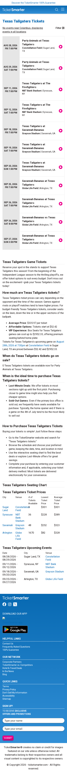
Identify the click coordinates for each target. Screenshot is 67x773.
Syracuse (7, 514)
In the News (8, 671)
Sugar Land (5, 509)
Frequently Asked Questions (16, 646)
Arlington (7, 532)
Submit (8, 738)
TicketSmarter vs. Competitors (17, 665)
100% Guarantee (10, 650)
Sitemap (6, 699)
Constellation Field (39, 345)
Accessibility (8, 695)
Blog (4, 674)
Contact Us (7, 643)
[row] (33, 47)
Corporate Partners (12, 662)
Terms (5, 686)
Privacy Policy (9, 689)
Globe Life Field (18, 535)
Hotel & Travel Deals (12, 668)
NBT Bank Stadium (19, 517)
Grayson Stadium (19, 527)
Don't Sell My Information (14, 692)
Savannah (7, 525)
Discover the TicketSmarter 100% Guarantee (33, 3)
